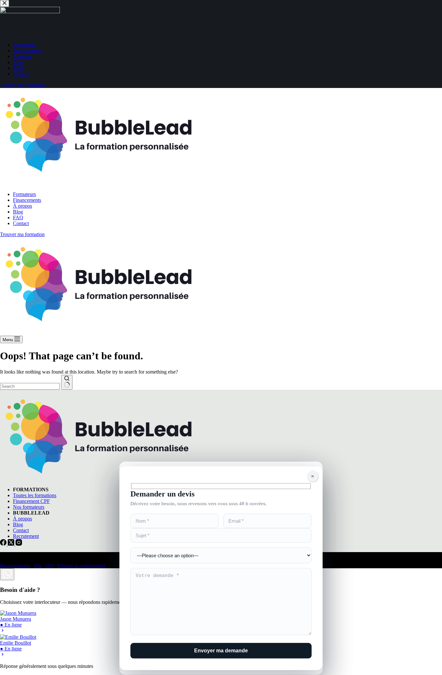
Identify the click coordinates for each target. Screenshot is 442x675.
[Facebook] (4, 544)
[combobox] (30, 386)
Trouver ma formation (22, 234)
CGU (37, 565)
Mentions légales (15, 565)
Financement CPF (31, 501)
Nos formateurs (28, 507)
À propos (22, 206)
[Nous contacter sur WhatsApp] (7, 574)
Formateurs (24, 194)
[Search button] (66, 382)
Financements (27, 200)
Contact (21, 223)
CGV (49, 565)
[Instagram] (19, 544)
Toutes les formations (34, 495)
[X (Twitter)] (12, 544)
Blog (18, 211)
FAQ (18, 217)
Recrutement (26, 536)
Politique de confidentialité (81, 565)
